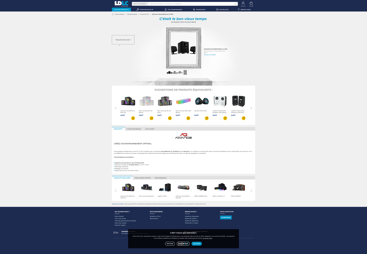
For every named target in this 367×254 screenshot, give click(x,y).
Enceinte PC (144, 14)
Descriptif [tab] (118, 129)
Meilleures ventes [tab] (143, 178)
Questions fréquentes (192, 216)
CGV (116, 218)
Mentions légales (120, 225)
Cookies (133, 220)
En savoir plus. (207, 238)
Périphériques (132, 14)
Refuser (170, 244)
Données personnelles (122, 220)
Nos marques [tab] (160, 178)
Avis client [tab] (149, 129)
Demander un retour (191, 223)
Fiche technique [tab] (134, 129)
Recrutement (154, 218)
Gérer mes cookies (120, 223)
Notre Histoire (119, 216)
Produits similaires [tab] (122, 178)
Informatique (119, 14)
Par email (227, 217)
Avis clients (122, 218)
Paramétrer (183, 244)
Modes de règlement (191, 220)
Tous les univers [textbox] (139, 4)
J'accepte (196, 244)
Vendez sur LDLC (155, 216)
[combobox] (140, 4)
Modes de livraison (191, 218)
